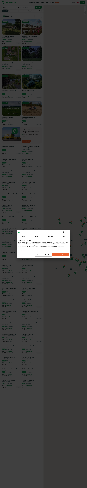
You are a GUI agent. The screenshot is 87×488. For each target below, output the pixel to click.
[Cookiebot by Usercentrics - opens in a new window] (63, 232)
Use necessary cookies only (43, 254)
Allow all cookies (60, 254)
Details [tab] (36, 236)
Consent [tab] (23, 236)
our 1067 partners (25, 242)
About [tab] (63, 236)
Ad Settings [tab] (50, 236)
